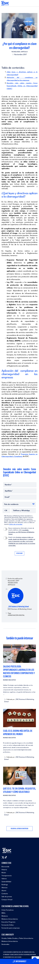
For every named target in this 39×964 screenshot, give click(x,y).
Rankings (5, 885)
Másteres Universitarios (10, 919)
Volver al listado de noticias (19, 828)
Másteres (5, 916)
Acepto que (21, 541)
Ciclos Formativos (8, 910)
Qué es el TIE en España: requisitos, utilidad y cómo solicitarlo (19, 790)
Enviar (19, 553)
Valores (4, 879)
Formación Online (8, 925)
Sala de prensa (7, 896)
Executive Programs (8, 922)
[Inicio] (5, 3)
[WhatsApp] (21, 59)
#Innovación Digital (16, 615)
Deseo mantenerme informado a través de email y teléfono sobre (21, 531)
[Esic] (10, 849)
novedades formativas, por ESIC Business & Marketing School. (21, 532)
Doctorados (5, 944)
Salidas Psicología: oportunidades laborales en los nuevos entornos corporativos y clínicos (19, 671)
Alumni (4, 890)
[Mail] (23, 59)
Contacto (5, 893)
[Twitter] (16, 59)
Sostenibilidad (6, 882)
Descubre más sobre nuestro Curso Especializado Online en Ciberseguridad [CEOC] (22, 86)
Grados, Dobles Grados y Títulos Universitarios (17, 938)
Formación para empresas (11, 928)
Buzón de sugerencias (24, 954)
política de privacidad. (15, 524)
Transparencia (7, 876)
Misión (4, 873)
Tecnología (15, 51)
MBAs (3, 913)
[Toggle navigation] (35, 3)
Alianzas (4, 888)
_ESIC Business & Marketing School (18, 606)
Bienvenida (5, 867)
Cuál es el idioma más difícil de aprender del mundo (17, 732)
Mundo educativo (9, 680)
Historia (4, 870)
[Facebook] (17, 59)
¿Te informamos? (19, 961)
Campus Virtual (7, 899)
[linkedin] (19, 59)
